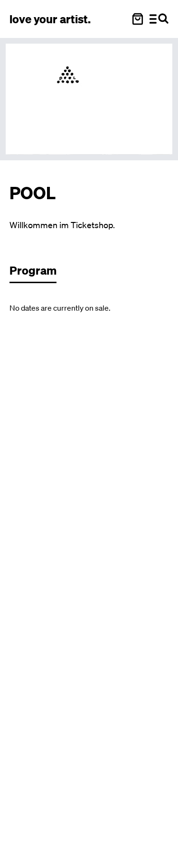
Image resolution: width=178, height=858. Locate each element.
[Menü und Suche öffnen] (159, 19)
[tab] (37, 273)
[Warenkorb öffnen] (137, 19)
